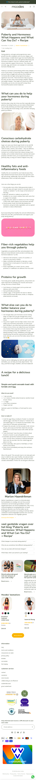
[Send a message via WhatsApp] (33, 777)
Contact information (18, 775)
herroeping (4, 664)
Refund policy (6, 774)
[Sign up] (32, 727)
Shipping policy (29, 774)
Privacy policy (13, 774)
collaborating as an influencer (9, 681)
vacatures (4, 675)
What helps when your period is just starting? (14, 553)
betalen (3, 658)
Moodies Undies (20, 771)
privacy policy (5, 655)
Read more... (5, 581)
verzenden (4, 661)
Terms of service (21, 774)
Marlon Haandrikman (21, 45)
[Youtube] (18, 732)
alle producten (18, 635)
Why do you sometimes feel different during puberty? (17, 545)
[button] (6, 624)
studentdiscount (6, 683)
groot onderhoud (6, 686)
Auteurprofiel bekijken (7, 517)
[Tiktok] (21, 732)
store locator (5, 678)
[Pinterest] (24, 732)
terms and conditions (7, 650)
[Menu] (2, 7)
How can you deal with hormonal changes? (13, 549)
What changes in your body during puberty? (14, 541)
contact (3, 672)
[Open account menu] (30, 6)
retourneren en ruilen (7, 653)
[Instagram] (15, 732)
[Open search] (5, 6)
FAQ (2, 647)
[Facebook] (12, 732)
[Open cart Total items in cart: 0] (34, 6)
